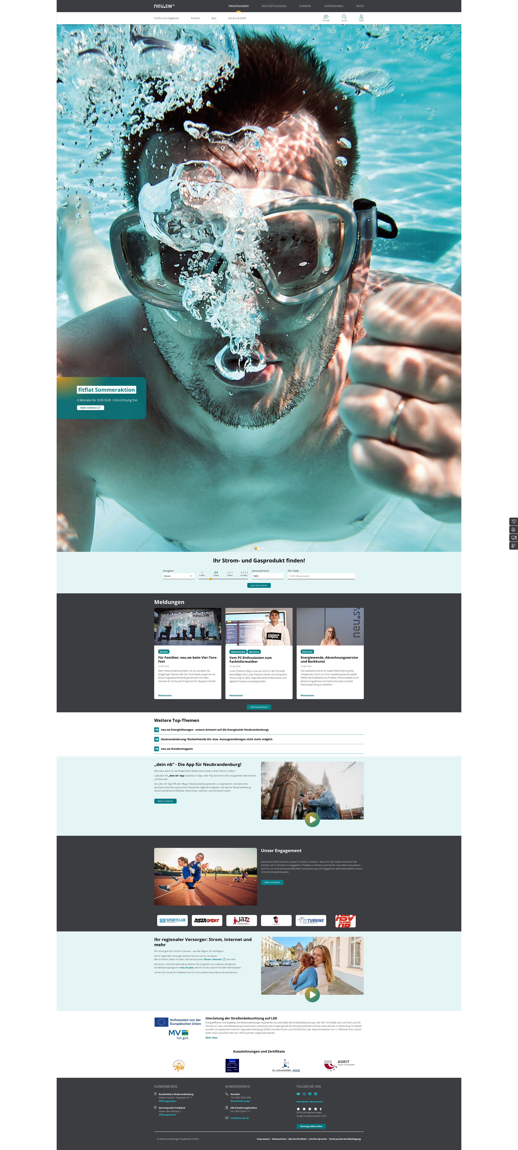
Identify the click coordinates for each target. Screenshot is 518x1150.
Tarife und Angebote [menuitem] (166, 18)
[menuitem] (326, 18)
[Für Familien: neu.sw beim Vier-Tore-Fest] (187, 846)
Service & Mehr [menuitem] (237, 18)
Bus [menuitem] (214, 18)
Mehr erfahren (165, 1021)
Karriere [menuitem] (305, 6)
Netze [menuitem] (360, 6)
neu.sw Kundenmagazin (177, 969)
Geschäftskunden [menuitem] (274, 6)
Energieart (168, 790)
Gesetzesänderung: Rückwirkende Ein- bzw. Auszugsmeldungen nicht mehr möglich (216, 959)
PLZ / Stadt (293, 790)
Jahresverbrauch (260, 790)
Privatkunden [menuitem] (239, 6)
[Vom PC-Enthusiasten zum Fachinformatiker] (259, 846)
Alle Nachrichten (259, 926)
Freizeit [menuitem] (195, 18)
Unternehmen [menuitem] (333, 6)
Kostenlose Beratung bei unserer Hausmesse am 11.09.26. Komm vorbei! (121, 407)
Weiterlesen (165, 915)
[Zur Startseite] (164, 6)
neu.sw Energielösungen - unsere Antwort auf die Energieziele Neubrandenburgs (215, 949)
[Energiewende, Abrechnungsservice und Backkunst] (330, 846)
